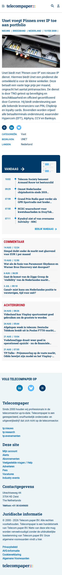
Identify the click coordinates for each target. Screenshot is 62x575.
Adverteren (8, 466)
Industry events (11, 477)
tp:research (9, 432)
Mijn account (10, 451)
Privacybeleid (10, 546)
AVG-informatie (11, 550)
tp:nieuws (8, 428)
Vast (23, 134)
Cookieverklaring (12, 554)
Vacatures (8, 474)
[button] (58, 6)
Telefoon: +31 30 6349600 (15, 505)
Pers (5, 470)
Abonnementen (11, 458)
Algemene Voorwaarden (16, 558)
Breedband (19, 31)
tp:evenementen (11, 435)
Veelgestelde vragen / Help (17, 462)
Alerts (6, 455)
